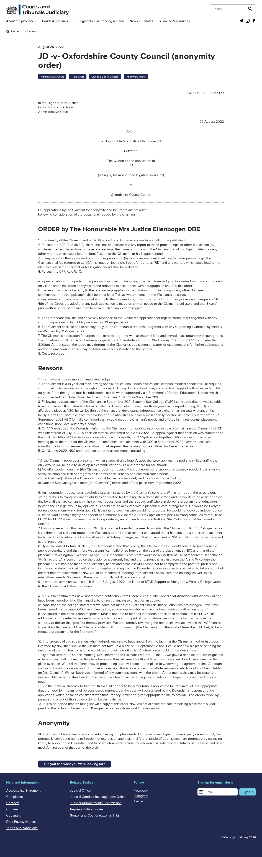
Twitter (139, 801)
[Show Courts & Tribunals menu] (70, 21)
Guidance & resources (174, 21)
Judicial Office (80, 791)
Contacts (12, 803)
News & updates (141, 21)
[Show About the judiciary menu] (35, 21)
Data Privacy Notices (21, 822)
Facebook (141, 791)
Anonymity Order (136, 76)
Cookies (12, 809)
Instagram (141, 796)
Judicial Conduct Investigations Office (97, 797)
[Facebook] (253, 21)
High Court (78, 76)
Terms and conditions (22, 828)
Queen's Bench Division (105, 76)
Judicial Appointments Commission (96, 803)
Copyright (13, 815)
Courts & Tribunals (55, 21)
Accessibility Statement (23, 791)
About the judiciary (19, 21)
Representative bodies (87, 809)
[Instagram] (247, 21)
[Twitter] (241, 21)
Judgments (30, 31)
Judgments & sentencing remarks (100, 21)
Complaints (14, 797)
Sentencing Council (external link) (94, 815)
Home (15, 31)
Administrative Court (52, 76)
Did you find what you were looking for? (74, 764)
